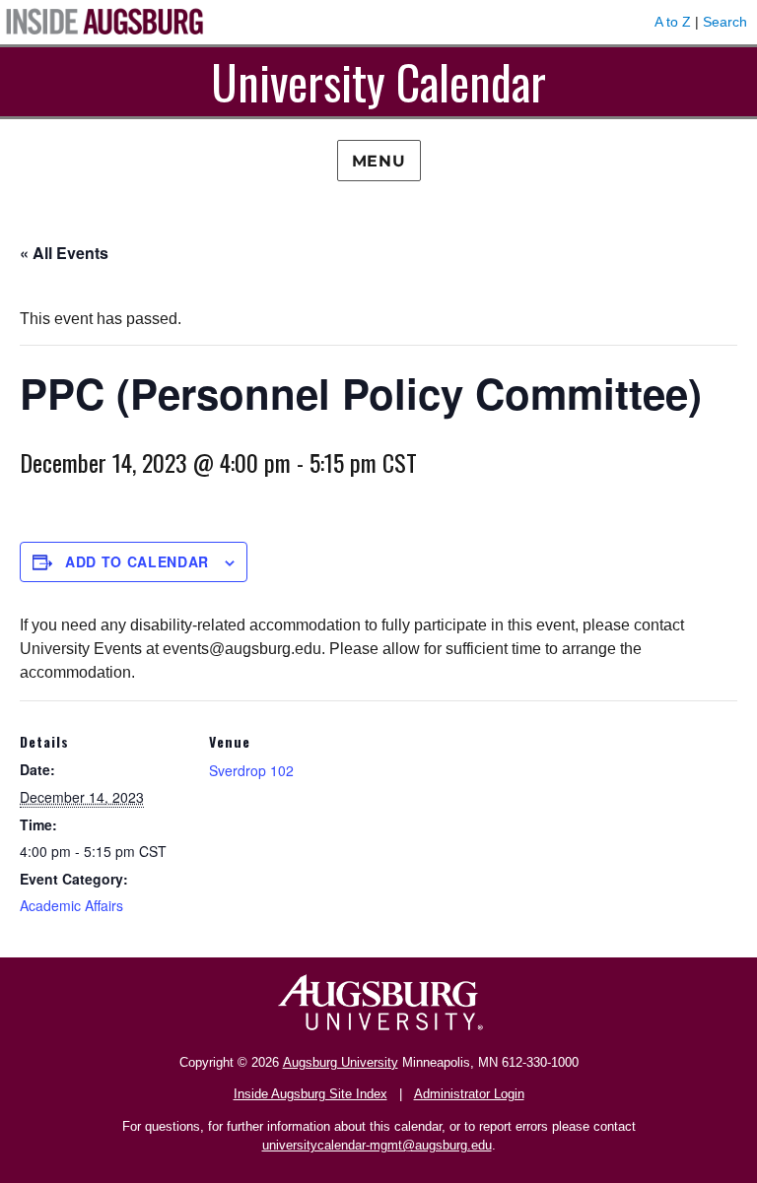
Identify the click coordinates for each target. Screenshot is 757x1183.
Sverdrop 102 (251, 770)
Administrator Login (469, 1093)
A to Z (672, 22)
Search (725, 22)
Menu (379, 161)
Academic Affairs (71, 905)
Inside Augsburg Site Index (310, 1093)
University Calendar (378, 81)
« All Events (64, 252)
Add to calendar (137, 561)
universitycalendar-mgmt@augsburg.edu (377, 1145)
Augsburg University (340, 1062)
